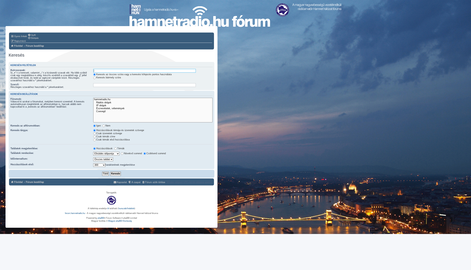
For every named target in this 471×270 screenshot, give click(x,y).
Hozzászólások (104, 148)
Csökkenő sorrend (156, 153)
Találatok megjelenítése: (24, 148)
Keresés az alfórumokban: (25, 125)
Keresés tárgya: (19, 130)
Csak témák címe (105, 136)
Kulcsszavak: (17, 70)
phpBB (101, 217)
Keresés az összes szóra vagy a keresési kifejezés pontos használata (134, 74)
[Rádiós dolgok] (153, 102)
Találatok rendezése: (22, 153)
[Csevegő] (153, 111)
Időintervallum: (19, 159)
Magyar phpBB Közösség (120, 220)
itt (108, 208)
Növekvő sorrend (133, 153)
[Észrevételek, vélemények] (153, 108)
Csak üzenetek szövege (109, 133)
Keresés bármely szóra (108, 77)
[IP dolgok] (153, 105)
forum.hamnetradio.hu (75, 213)
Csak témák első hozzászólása (113, 139)
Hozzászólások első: (22, 164)
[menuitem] (32, 34)
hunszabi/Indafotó (126, 208)
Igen (98, 125)
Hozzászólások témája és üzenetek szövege (120, 130)
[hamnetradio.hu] (153, 99)
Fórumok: (16, 99)
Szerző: (14, 84)
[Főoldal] (200, 16)
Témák (121, 148)
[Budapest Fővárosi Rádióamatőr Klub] (111, 200)
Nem (107, 125)
